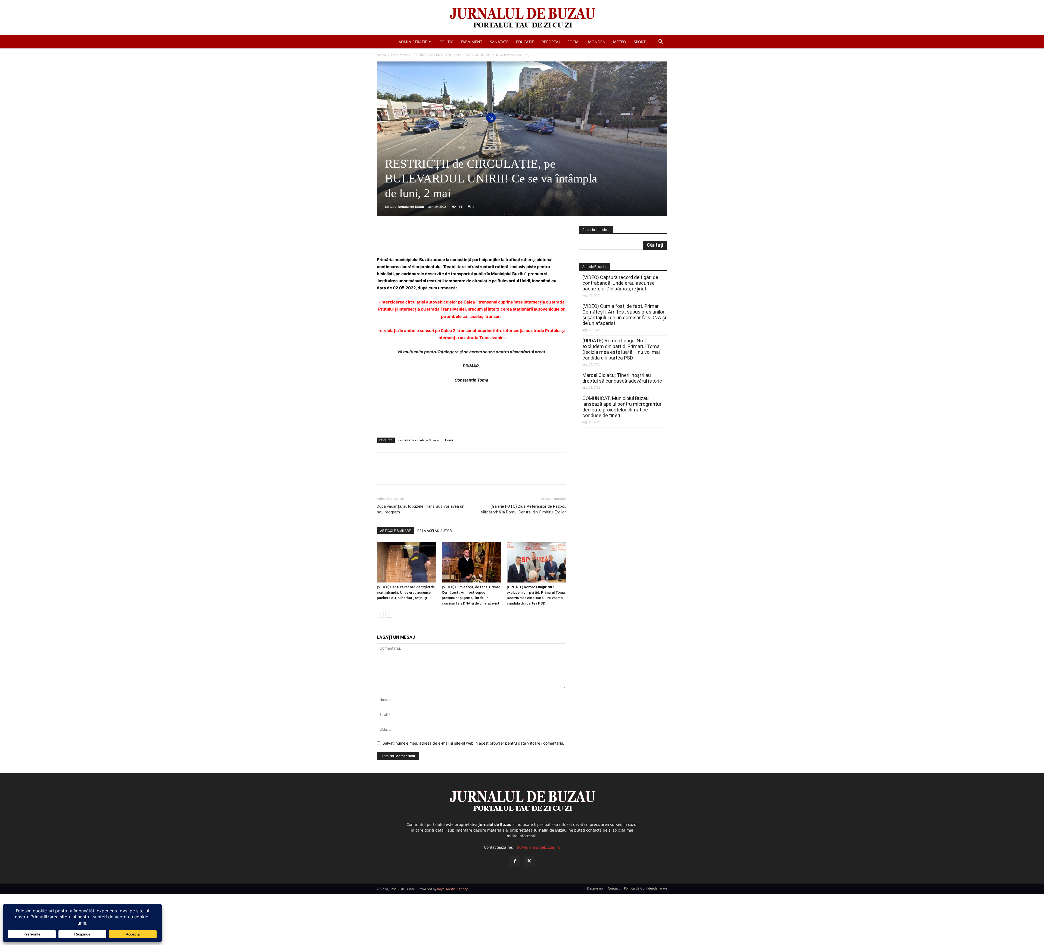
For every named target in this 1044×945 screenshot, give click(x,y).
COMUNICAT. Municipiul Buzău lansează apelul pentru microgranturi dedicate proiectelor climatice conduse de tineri (622, 406)
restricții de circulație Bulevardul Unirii (425, 440)
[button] (660, 42)
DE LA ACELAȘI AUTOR (434, 531)
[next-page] (389, 614)
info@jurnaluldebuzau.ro (537, 847)
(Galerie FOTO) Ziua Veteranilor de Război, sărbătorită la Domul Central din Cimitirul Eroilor (523, 509)
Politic (446, 41)
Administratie (413, 41)
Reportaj (551, 41)
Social (573, 41)
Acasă (381, 54)
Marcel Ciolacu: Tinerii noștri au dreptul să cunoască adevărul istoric (622, 378)
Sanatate (499, 41)
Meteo (619, 41)
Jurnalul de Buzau (411, 207)
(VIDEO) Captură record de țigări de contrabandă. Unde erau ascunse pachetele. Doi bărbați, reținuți (406, 592)
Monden (596, 41)
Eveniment (471, 41)
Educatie (525, 41)
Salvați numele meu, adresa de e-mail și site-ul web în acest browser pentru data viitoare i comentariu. (473, 743)
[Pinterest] (442, 240)
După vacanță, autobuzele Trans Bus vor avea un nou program (420, 509)
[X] (429, 240)
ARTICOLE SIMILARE (395, 531)
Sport (640, 41)
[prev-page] (380, 614)
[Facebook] (417, 240)
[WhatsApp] (454, 240)
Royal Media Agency (452, 889)
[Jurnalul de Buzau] (522, 18)
